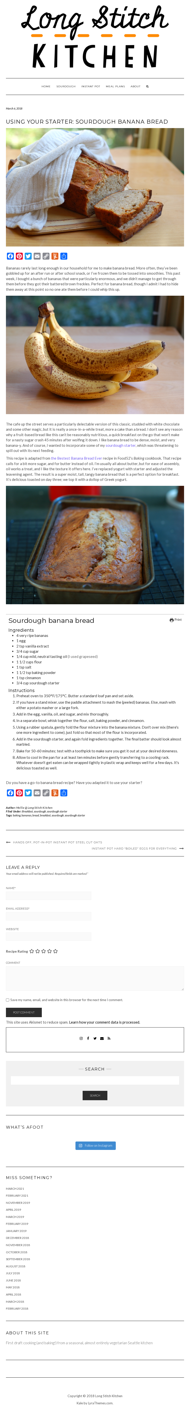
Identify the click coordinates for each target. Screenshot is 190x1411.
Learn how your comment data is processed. (104, 1022)
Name (11, 888)
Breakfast (27, 811)
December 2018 (17, 1238)
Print (178, 620)
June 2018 (13, 1280)
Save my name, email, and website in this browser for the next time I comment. (66, 1000)
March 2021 (15, 1188)
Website (12, 929)
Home (46, 86)
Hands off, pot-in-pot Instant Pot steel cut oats (57, 842)
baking (17, 815)
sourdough (40, 811)
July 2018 (13, 1273)
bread (35, 815)
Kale (80, 1403)
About (136, 86)
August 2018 (15, 1266)
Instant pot (90, 86)
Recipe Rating (17, 951)
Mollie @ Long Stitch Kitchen (34, 807)
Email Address (17, 908)
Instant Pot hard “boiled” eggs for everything (134, 848)
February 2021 (17, 1195)
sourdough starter (121, 445)
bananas (26, 815)
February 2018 (17, 1308)
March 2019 (15, 1217)
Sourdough (66, 86)
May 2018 (13, 1287)
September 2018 (18, 1259)
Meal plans (115, 86)
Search (95, 1095)
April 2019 (13, 1209)
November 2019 (18, 1203)
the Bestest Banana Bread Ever (76, 458)
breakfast (45, 815)
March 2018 (15, 1301)
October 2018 (16, 1252)
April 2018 (13, 1294)
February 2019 (17, 1224)
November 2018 (18, 1245)
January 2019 (16, 1231)
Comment (13, 962)
